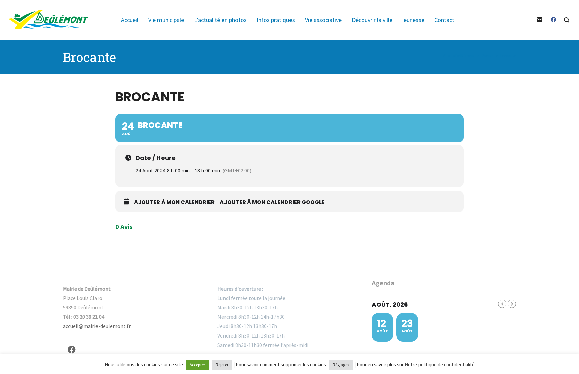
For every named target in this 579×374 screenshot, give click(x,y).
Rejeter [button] (222, 365)
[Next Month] (512, 304)
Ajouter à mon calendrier (174, 202)
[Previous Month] (502, 304)
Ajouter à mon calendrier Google (272, 202)
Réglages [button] (341, 365)
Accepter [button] (197, 365)
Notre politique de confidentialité (440, 364)
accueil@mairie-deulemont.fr (97, 326)
